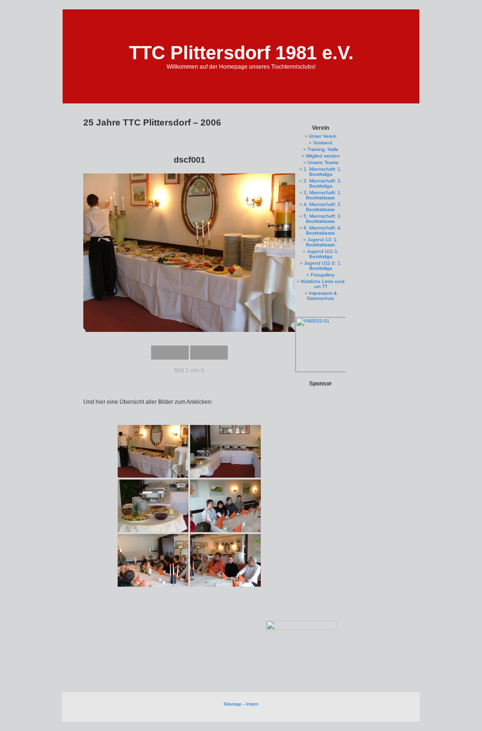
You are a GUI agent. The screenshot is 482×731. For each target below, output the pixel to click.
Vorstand (322, 142)
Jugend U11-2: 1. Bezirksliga (323, 265)
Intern (252, 704)
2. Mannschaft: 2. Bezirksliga (323, 183)
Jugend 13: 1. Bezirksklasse (322, 242)
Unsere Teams (322, 162)
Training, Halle (322, 149)
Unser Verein (323, 136)
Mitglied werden (323, 155)
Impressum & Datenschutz (322, 296)
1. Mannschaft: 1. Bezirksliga (323, 171)
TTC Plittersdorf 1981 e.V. (241, 52)
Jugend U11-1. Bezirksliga (323, 254)
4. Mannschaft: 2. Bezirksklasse (323, 207)
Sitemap (232, 704)
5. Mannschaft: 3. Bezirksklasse (323, 218)
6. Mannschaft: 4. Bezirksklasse (323, 230)
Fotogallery (323, 274)
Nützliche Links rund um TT (323, 284)
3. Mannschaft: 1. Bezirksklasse (323, 195)
